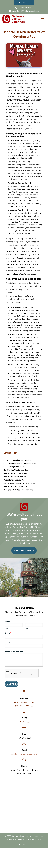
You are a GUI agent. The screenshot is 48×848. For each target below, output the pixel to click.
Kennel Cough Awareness (13, 467)
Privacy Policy (18, 839)
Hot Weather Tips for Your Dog (15, 470)
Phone (7, 642)
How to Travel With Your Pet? (15, 477)
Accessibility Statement (33, 839)
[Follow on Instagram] (24, 2)
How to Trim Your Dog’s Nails (15, 473)
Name (8, 621)
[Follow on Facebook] (19, 2)
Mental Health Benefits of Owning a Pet (19, 483)
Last (26, 629)
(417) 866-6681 (24, 721)
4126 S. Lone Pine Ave (24, 702)
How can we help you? (15, 651)
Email (8, 633)
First (6, 629)
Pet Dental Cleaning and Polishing (17, 460)
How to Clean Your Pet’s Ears (15, 486)
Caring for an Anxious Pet (13, 480)
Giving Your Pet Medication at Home (18, 490)
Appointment (22, 550)
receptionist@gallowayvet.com (24, 754)
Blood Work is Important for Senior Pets (19, 463)
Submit (11, 684)
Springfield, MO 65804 (24, 705)
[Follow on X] (28, 2)
